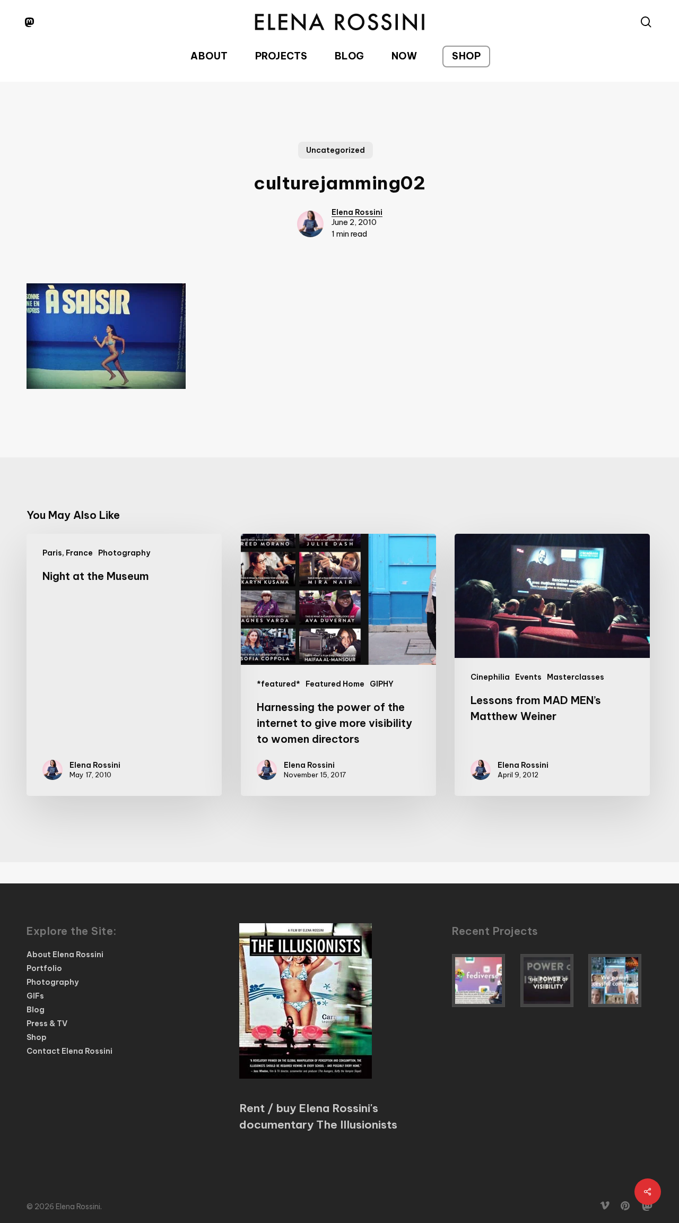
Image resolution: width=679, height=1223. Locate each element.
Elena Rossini (357, 212)
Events (528, 677)
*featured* (278, 684)
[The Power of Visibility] (552, 980)
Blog (36, 1009)
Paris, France (67, 553)
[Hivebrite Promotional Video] (620, 980)
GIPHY (382, 684)
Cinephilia (490, 677)
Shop (37, 1037)
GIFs (35, 996)
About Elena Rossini (65, 954)
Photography (124, 553)
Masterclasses (575, 677)
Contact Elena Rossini (69, 1051)
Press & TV (47, 1023)
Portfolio (44, 968)
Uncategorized (335, 150)
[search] (646, 22)
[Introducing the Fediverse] (484, 980)
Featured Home (335, 684)
